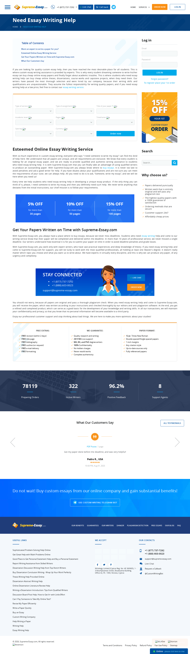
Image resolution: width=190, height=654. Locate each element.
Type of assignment (64, 106)
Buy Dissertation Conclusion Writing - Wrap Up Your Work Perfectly (42, 572)
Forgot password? (159, 79)
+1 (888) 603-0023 (62, 285)
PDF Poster (92, 446)
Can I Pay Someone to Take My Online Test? (32, 599)
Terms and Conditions (112, 645)
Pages (58, 117)
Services (143, 7)
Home (133, 7)
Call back (103, 7)
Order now (160, 7)
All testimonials (172, 423)
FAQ (179, 525)
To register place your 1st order (159, 82)
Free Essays (156, 525)
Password (146, 59)
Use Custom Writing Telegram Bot (97, 502)
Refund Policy (146, 645)
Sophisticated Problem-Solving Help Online (31, 550)
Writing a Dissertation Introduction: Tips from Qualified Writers (40, 590)
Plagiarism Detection (137, 525)
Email (144, 48)
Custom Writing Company (24, 617)
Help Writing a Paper (22, 621)
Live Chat (137, 277)
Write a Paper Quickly (22, 608)
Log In (159, 72)
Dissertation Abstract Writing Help (28, 581)
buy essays (108, 167)
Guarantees (93, 525)
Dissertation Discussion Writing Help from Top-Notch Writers (39, 568)
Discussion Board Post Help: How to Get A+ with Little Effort (39, 594)
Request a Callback (153, 568)
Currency (59, 128)
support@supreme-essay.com (60, 290)
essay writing (148, 235)
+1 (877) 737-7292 (65, 7)
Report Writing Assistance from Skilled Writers (33, 563)
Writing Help (18, 625)
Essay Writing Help (21, 630)
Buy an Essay (18, 612)
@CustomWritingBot (154, 573)
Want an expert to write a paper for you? (40, 49)
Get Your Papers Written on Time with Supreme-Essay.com (47, 57)
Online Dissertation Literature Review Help (31, 585)
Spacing (18, 128)
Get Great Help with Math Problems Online (31, 554)
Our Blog (169, 525)
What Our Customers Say (32, 61)
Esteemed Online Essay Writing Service (38, 53)
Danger (120, 525)
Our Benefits (78, 525)
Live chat (86, 6)
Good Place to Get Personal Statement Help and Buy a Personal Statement (45, 559)
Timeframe (101, 117)
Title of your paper (104, 106)
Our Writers (108, 525)
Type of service (21, 106)
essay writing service (73, 87)
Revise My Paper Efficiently (24, 603)
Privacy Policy (131, 645)
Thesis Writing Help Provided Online (28, 576)
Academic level (21, 117)
